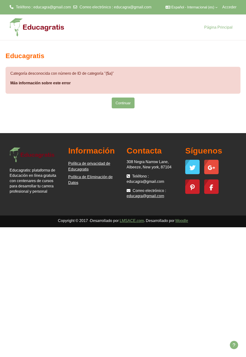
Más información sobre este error (40, 83)
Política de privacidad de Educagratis (89, 166)
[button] (191, 7)
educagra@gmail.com (132, 7)
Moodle (181, 221)
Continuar (123, 103)
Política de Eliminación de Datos (90, 180)
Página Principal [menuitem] (218, 27)
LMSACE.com (132, 221)
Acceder (229, 7)
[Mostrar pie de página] (234, 345)
